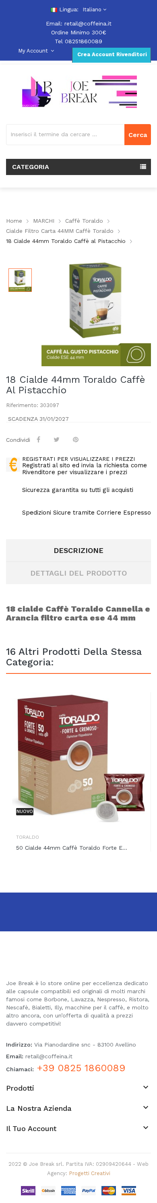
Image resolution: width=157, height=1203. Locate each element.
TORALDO (27, 837)
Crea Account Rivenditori (111, 54)
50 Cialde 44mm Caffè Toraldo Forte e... (71, 847)
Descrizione (78, 550)
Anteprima (139, 706)
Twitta (57, 439)
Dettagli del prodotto (78, 573)
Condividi (39, 439)
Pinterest (76, 439)
